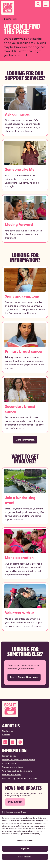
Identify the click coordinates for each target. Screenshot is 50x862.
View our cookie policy (31, 834)
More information (25, 440)
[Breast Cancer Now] (25, 709)
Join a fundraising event (20, 500)
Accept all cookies (25, 857)
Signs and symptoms (22, 296)
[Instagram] (20, 742)
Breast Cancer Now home (24, 677)
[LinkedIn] (5, 742)
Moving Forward (19, 224)
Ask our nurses (17, 114)
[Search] (38, 4)
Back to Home (10, 19)
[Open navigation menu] (46, 4)
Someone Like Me (20, 169)
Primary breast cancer (24, 351)
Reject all (25, 849)
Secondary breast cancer (20, 409)
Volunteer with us (19, 613)
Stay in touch (15, 802)
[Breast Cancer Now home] (7, 8)
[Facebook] (13, 742)
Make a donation (19, 558)
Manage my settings (16, 812)
